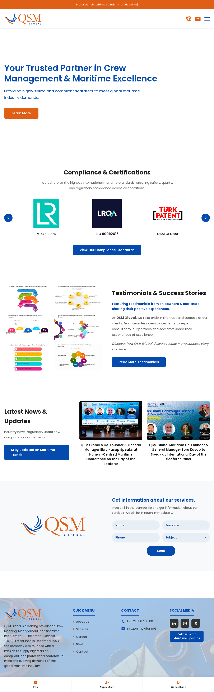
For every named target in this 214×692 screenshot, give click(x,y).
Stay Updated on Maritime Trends (33, 452)
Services (82, 629)
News (80, 644)
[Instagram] (185, 623)
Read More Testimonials (139, 362)
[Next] (205, 218)
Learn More (21, 113)
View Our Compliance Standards (107, 250)
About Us (82, 622)
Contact (82, 651)
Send (161, 551)
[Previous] (8, 218)
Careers (82, 637)
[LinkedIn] (174, 623)
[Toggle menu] (207, 19)
